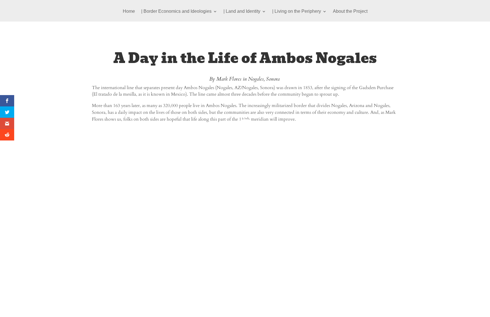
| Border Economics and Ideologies (176, 11)
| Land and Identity (241, 11)
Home (129, 11)
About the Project (350, 11)
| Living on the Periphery (296, 11)
